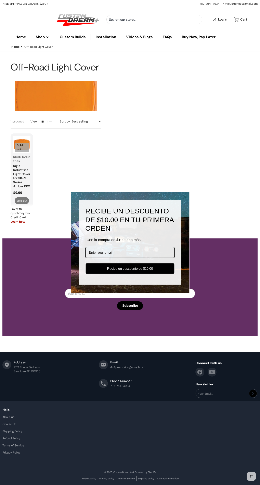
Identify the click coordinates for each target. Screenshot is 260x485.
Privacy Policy (11, 452)
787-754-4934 (210, 3)
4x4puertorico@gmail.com (240, 3)
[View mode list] (49, 121)
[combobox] (154, 19)
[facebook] (199, 372)
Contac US (9, 424)
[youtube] (212, 372)
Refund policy (89, 478)
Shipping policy (146, 478)
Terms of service (126, 478)
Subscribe (130, 305)
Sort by (65, 121)
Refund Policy (11, 438)
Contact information (168, 478)
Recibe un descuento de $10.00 (130, 268)
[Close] (185, 197)
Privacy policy (106, 478)
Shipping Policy (12, 431)
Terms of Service (13, 445)
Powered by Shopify (145, 472)
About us (8, 417)
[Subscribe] (253, 393)
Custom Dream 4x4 (123, 472)
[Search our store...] (198, 19)
